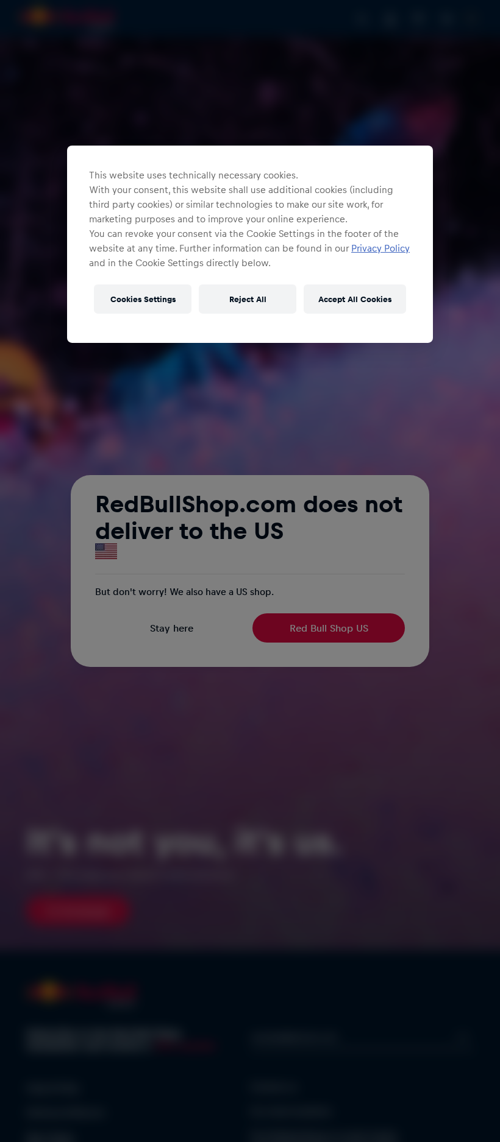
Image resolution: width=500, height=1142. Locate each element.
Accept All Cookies (354, 299)
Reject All (247, 299)
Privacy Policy (380, 248)
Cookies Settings (143, 299)
